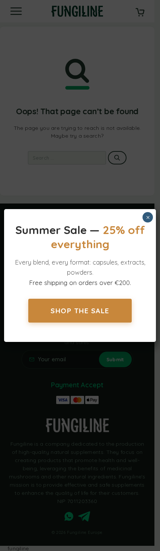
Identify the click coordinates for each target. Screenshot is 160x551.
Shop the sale (80, 310)
